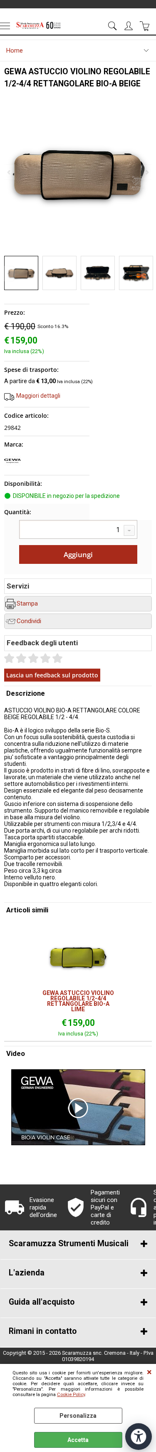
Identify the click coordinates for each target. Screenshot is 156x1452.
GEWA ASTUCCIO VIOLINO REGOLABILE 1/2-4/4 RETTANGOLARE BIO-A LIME (78, 1001)
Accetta (78, 1440)
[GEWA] (12, 467)
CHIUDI (149, 1372)
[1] (78, 530)
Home (14, 50)
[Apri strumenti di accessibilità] (138, 1436)
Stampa (27, 603)
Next (146, 273)
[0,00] (146, 25)
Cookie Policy (71, 1394)
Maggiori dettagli (38, 395)
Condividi (29, 621)
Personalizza (78, 1415)
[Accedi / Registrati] (130, 25)
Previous (9, 273)
